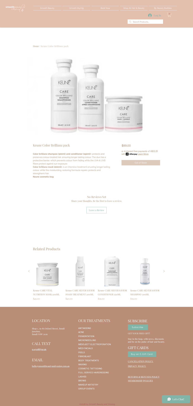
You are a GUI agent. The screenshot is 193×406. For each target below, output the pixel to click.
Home (36, 46)
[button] (169, 15)
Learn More (143, 154)
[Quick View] (48, 271)
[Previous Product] (29, 271)
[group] (96, 280)
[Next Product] (164, 271)
